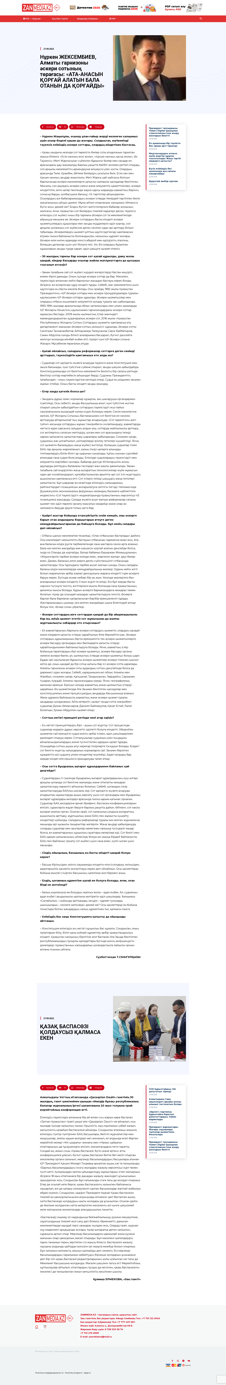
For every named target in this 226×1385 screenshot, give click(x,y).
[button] (201, 19)
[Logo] (41, 8)
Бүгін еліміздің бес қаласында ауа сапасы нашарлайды (162, 171)
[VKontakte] (189, 1361)
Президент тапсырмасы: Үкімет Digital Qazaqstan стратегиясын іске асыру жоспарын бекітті (164, 132)
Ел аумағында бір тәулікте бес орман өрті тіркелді (164, 144)
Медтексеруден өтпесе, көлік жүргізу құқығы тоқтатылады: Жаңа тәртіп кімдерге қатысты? (165, 157)
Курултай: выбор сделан (163, 181)
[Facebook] (172, 1361)
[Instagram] (178, 1361)
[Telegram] (183, 1361)
